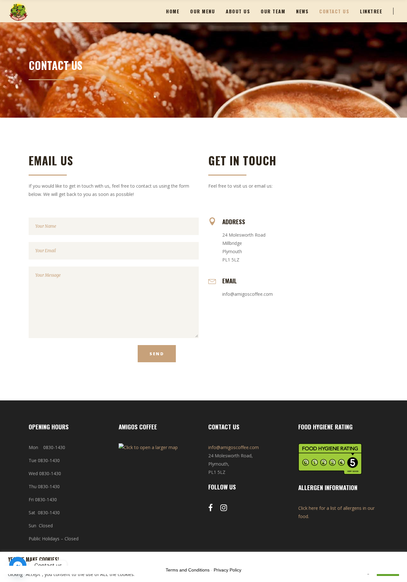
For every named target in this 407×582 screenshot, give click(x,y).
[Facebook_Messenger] (17, 565)
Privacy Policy (227, 569)
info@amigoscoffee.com (233, 447)
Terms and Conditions (188, 569)
